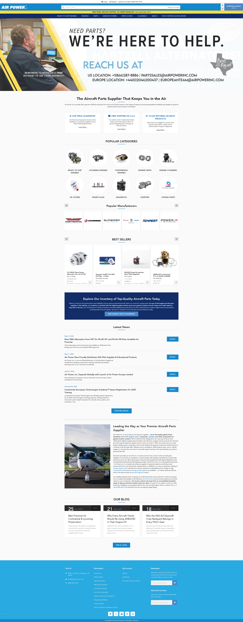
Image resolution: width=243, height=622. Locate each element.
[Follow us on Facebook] (116, 614)
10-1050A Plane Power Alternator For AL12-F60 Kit (76, 274)
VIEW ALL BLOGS (121, 545)
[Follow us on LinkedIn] (133, 614)
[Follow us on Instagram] (127, 614)
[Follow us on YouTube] (121, 614)
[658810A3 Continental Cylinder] (165, 259)
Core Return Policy (100, 588)
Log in (105, 2)
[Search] (63, 7)
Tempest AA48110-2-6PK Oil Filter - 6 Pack (105, 275)
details (172, 339)
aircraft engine (137, 472)
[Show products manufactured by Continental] (73, 220)
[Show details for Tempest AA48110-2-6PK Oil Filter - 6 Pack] (107, 259)
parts (137, 437)
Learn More (83, 127)
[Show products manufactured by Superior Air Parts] (112, 220)
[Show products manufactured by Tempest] (150, 220)
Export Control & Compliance (104, 596)
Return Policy (98, 577)
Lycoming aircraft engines (138, 470)
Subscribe (174, 582)
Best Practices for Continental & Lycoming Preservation (80, 519)
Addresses (126, 577)
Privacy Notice (99, 604)
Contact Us (97, 573)
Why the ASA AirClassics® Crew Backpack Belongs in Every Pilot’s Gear (160, 519)
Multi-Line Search (174, 7)
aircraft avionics (148, 479)
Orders (124, 573)
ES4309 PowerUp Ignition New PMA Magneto (134, 273)
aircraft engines (128, 437)
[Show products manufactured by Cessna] (131, 220)
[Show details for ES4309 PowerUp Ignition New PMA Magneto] (136, 259)
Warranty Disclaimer (101, 585)
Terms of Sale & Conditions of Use (105, 607)
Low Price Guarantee (101, 592)
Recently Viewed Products (131, 581)
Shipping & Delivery (101, 600)
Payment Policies (99, 581)
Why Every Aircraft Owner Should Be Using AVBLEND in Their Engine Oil (121, 519)
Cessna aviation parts (120, 468)
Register (114, 2)
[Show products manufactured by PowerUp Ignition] (169, 220)
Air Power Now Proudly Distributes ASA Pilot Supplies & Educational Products (101, 357)
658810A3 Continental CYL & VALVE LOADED (161, 275)
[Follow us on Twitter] (110, 614)
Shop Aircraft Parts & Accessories (121, 314)
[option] (121, 54)
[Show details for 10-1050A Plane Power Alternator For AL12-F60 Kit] (78, 259)
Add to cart (90, 282)
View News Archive (121, 411)
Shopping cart (233, 7)
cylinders (152, 437)
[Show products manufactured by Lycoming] (92, 220)
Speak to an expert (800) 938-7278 (130, 2)
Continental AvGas (119, 470)
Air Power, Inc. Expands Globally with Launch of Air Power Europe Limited (99, 374)
